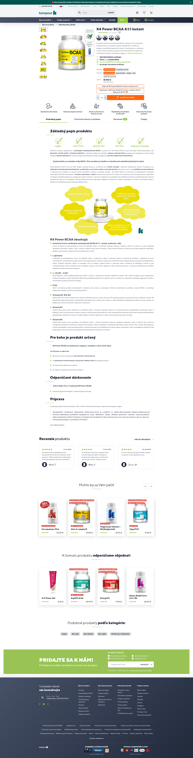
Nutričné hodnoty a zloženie (87, 119)
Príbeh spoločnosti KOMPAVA (52, 725)
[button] (89, 35)
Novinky (112, 20)
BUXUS (98, 754)
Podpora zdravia (63, 20)
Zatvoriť (91, 31)
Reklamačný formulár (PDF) (142, 729)
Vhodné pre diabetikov (120, 634)
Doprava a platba (73, 6)
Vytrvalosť (101, 696)
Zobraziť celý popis (134, 53)
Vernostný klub (141, 6)
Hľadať (111, 12)
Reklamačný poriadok (71, 729)
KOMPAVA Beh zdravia (125, 713)
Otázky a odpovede (136, 733)
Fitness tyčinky (122, 705)
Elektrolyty (101, 705)
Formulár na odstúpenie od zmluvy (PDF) (118, 729)
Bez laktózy (88, 634)
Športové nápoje (103, 690)
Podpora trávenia (142, 693)
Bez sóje (75, 634)
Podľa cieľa (80, 20)
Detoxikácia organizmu (125, 695)
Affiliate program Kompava (64, 733)
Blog (138, 20)
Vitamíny (140, 696)
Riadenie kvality (115, 733)
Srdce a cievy (141, 709)
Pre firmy (125, 733)
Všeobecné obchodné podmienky (105, 725)
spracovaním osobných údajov (141, 670)
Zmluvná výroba (85, 6)
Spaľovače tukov (83, 711)
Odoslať (144, 664)
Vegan (64, 634)
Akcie (122, 20)
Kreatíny (81, 705)
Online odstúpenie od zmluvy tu (91, 729)
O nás (94, 6)
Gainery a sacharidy (84, 696)
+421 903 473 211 (46, 6)
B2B (108, 6)
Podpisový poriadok (80, 733)
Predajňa (115, 6)
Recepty (151, 20)
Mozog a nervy (142, 712)
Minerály (140, 699)
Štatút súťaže (148, 733)
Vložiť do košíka (127, 97)
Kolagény (140, 706)
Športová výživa (45, 20)
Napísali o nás (71, 725)
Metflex (102, 6)
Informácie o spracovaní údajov (51, 729)
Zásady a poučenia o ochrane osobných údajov (135, 725)
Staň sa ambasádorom (102, 733)
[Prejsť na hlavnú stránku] (57, 13)
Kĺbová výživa (141, 690)
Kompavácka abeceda (47, 733)
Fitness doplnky (123, 702)
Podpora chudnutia (124, 698)
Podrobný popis (53, 119)
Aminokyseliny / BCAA (85, 693)
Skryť (190, 2)
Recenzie (119, 119)
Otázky (144, 119)
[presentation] (145, 486)
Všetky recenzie (142, 439)
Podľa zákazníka (97, 20)
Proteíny (81, 690)
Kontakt (151, 6)
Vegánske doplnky (84, 714)
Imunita (139, 702)
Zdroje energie (83, 708)
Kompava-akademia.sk (127, 6)
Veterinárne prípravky (144, 715)
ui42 (102, 754)
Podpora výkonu (103, 693)
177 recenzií (112, 32)
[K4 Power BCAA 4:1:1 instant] (72, 53)
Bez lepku (102, 634)
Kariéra (91, 733)
